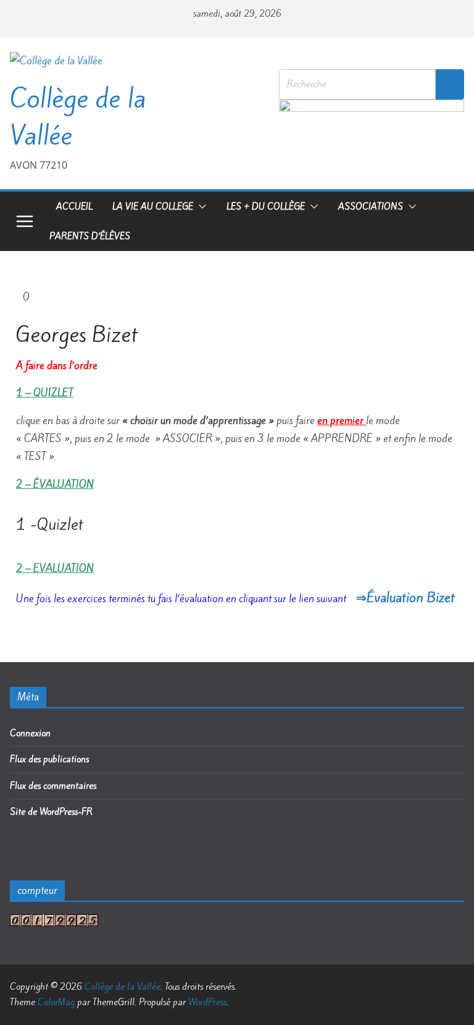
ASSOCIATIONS (370, 206)
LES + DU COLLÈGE (266, 206)
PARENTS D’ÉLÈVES (89, 236)
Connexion (30, 733)
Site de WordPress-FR (51, 812)
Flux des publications (49, 759)
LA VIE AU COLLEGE (152, 206)
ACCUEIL (74, 206)
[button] (200, 206)
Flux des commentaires (53, 786)
